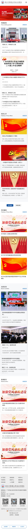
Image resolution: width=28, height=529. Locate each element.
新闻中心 (12, 479)
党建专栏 (20, 482)
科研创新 (3, 482)
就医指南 (12, 477)
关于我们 (3, 477)
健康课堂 (20, 479)
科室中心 (20, 477)
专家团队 (3, 479)
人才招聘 (12, 482)
